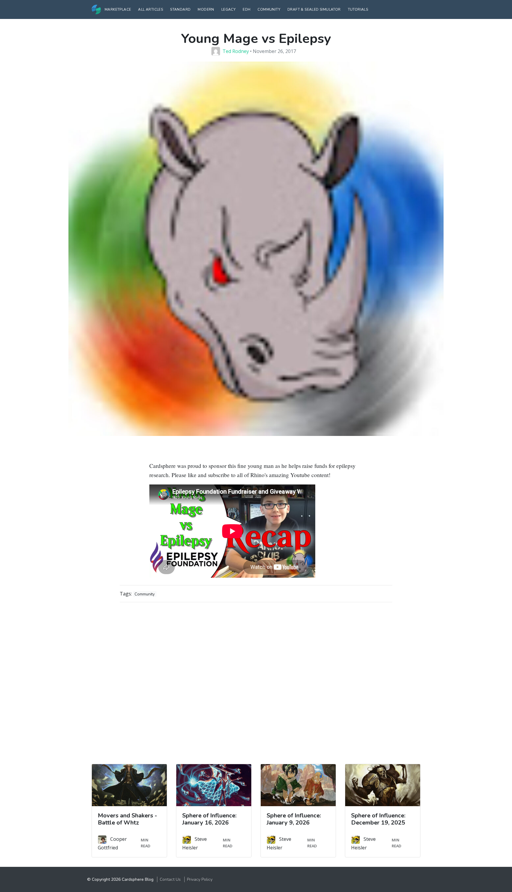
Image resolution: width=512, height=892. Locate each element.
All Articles (150, 9)
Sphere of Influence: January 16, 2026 (209, 819)
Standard (180, 9)
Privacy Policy (199, 879)
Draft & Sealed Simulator (314, 9)
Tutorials (358, 9)
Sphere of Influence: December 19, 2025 (378, 819)
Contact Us (170, 879)
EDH (246, 9)
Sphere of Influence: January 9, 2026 (294, 819)
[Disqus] (256, 681)
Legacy (228, 9)
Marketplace (118, 9)
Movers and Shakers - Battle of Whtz (127, 819)
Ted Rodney (236, 51)
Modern (206, 9)
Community (268, 9)
